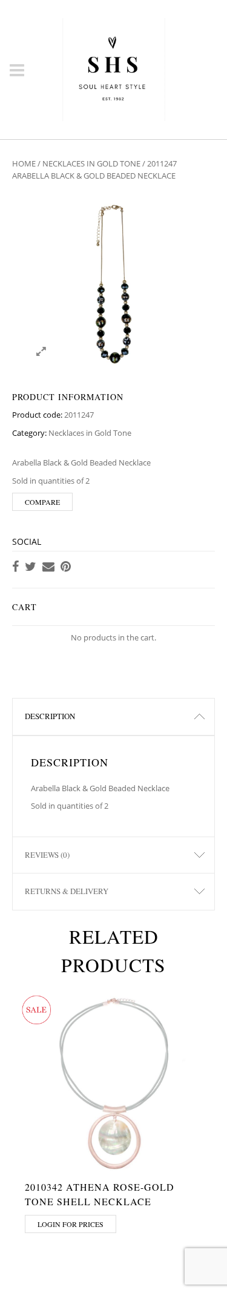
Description (50, 716)
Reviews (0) (47, 854)
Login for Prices (71, 1224)
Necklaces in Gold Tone (91, 163)
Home (24, 163)
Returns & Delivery (66, 891)
